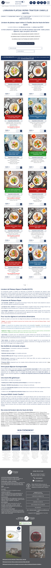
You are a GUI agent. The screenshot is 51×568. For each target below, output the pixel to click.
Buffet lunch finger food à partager (15, 443)
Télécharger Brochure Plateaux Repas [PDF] (25, 43)
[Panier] (44, 2)
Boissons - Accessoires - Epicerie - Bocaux (10, 504)
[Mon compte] (41, 2)
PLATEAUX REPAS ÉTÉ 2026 (27, 58)
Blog (38, 499)
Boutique (7, 6)
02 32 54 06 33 (39, 478)
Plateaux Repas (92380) (28, 416)
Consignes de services (38, 501)
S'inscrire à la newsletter (38, 496)
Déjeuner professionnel (45, 441)
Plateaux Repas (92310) (20, 413)
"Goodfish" (37, 325)
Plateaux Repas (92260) (19, 421)
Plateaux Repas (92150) (13, 416)
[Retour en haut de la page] (48, 565)
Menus (2, 486)
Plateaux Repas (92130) (38, 413)
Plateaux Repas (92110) (32, 424)
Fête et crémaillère (6, 441)
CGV (28, 510)
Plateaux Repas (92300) (32, 419)
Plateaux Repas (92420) (9, 415)
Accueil (3, 6)
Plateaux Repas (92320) (17, 424)
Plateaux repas (4, 497)
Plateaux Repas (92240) (12, 418)
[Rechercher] (38, 2)
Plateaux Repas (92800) (12, 422)
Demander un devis (38, 493)
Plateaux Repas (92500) (30, 422)
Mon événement (4, 502)
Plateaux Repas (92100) (28, 412)
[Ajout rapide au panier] (21, 94)
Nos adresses (38, 507)
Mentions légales (33, 510)
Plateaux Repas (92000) (9, 412)
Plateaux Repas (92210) (26, 415)
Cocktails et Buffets (5, 491)
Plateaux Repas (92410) (13, 419)
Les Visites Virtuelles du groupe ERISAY (10, 477)
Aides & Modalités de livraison (38, 504)
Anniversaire (25, 440)
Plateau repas (35, 441)
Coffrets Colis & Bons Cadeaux (8, 508)
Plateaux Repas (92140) (28, 418)
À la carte (3, 489)
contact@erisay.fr (39, 480)
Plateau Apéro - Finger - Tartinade (8, 481)
